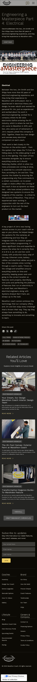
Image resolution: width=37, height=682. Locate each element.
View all (18, 512)
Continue (8, 42)
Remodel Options (7, 593)
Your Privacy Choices (16, 676)
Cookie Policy (25, 645)
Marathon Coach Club (9, 624)
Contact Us (24, 622)
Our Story (24, 579)
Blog (3, 619)
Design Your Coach (8, 584)
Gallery (4, 602)
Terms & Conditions (27, 640)
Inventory (5, 579)
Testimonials (25, 598)
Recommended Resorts (7, 639)
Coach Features (26, 593)
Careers (23, 631)
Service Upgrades (7, 589)
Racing (4, 645)
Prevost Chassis (26, 589)
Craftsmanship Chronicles (18, 518)
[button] (33, 3)
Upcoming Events (7, 633)
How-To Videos (7, 598)
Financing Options (26, 626)
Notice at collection (9, 680)
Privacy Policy (25, 636)
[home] (7, 3)
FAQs (22, 607)
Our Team (24, 602)
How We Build (25, 584)
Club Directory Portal (9, 629)
